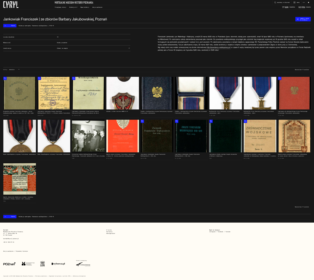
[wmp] (29, 263)
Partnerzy (109, 231)
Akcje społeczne (8, 251)
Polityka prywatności (41, 276)
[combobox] (14, 69)
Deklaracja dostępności (79, 276)
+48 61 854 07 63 (8, 242)
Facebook (220, 231)
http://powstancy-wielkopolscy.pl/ (219, 47)
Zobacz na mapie (62, 48)
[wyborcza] (62, 263)
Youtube (228, 231)
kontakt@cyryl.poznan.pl (11, 238)
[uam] (44, 263)
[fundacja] (83, 263)
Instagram (212, 231)
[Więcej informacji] (19, 93)
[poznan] (10, 263)
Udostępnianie (110, 233)
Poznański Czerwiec (22, 251)
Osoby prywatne (62, 42)
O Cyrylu (109, 230)
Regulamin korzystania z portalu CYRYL (60, 276)
